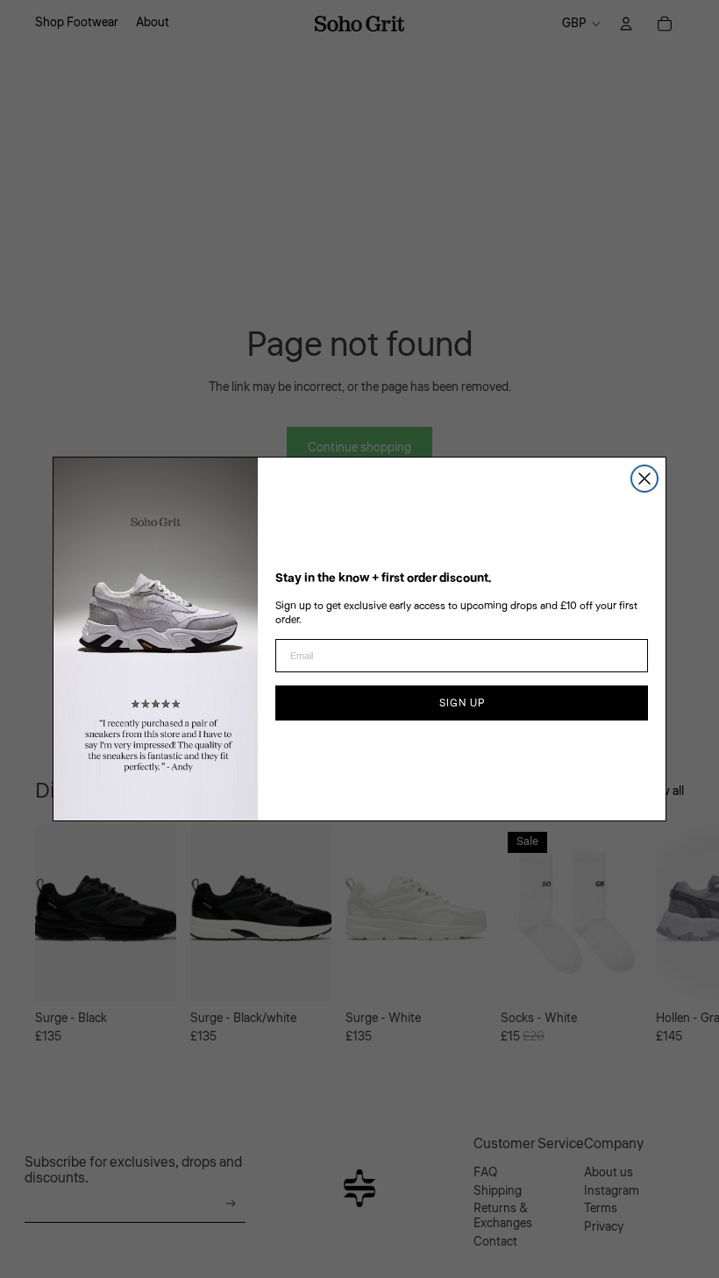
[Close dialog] (644, 478)
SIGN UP (462, 703)
